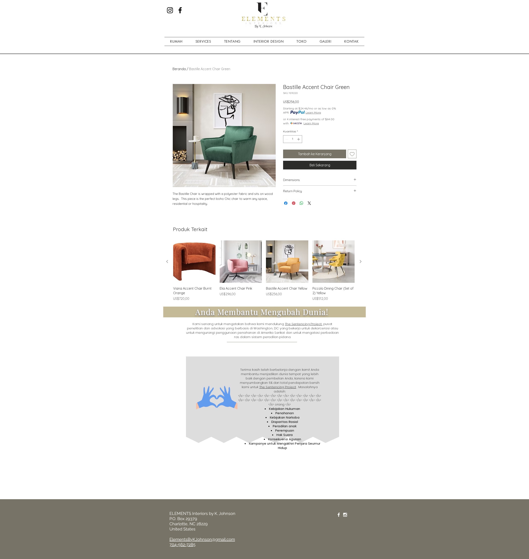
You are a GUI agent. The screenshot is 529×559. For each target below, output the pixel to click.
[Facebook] (180, 10)
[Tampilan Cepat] (194, 261)
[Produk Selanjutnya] (360, 261)
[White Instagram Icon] (345, 514)
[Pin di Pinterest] (293, 203)
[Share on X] (309, 203)
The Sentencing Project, (303, 324)
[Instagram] (170, 10)
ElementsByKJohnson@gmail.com (202, 539)
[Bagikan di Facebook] (285, 203)
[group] (264, 270)
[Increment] (298, 139)
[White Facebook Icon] (338, 514)
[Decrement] (286, 139)
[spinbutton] (292, 139)
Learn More (313, 112)
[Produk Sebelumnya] (167, 261)
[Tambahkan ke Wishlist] (352, 154)
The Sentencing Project (277, 387)
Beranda (179, 69)
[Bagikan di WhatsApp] (301, 203)
